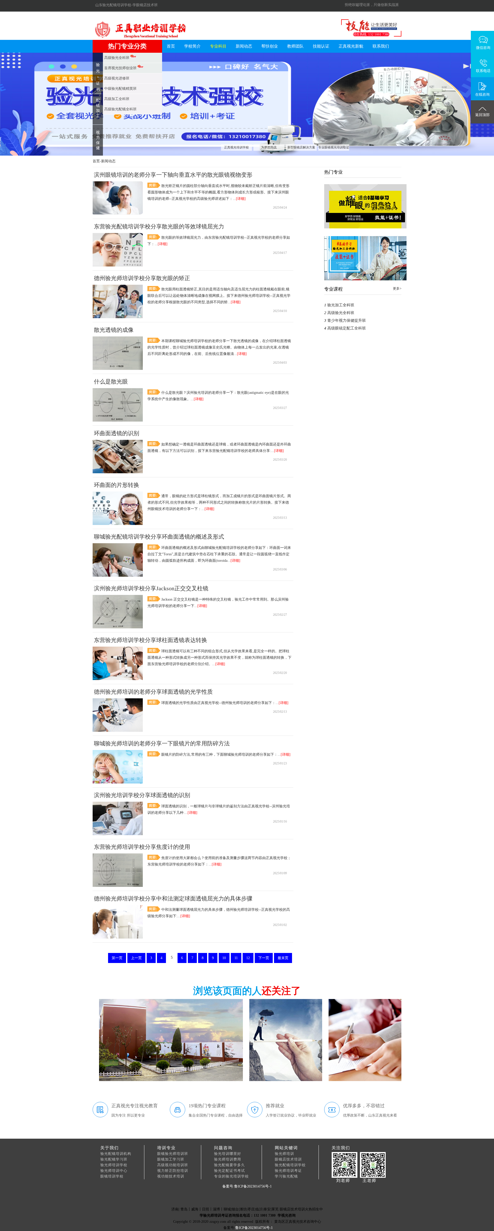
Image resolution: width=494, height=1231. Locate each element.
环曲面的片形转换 (116, 485)
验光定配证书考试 (229, 1171)
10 (224, 958)
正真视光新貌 (351, 46)
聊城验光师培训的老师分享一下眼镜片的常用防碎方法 (162, 743)
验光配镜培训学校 (290, 1165)
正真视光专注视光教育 (134, 1105)
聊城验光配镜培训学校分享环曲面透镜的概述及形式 (159, 536)
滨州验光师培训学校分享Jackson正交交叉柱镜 (151, 588)
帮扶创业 (269, 46)
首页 (171, 46)
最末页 (283, 958)
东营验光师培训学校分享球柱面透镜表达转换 (150, 640)
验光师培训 (284, 1154)
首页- (97, 161)
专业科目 (218, 46)
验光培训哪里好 (227, 1154)
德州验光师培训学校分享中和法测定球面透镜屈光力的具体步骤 (173, 898)
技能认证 (321, 46)
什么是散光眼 (111, 381)
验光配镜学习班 (113, 1159)
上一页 (136, 958)
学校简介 (192, 46)
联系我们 (381, 46)
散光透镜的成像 (114, 330)
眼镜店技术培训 (288, 1159)
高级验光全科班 (340, 313)
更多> (397, 288)
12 (248, 958)
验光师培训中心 (113, 1171)
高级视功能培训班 (172, 1165)
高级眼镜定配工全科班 (346, 328)
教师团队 (295, 46)
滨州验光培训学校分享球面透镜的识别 (142, 795)
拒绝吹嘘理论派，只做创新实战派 (372, 5)
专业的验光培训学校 (231, 1176)
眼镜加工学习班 (170, 1159)
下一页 (263, 958)
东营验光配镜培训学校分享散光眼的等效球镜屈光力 (159, 226)
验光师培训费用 (227, 1159)
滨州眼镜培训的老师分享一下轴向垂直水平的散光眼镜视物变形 (173, 175)
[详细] (241, 199)
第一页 (117, 958)
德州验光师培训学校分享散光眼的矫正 (142, 278)
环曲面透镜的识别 (116, 433)
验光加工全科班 (340, 305)
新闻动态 (244, 46)
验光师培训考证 (288, 1171)
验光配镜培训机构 (115, 1154)
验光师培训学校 (113, 1165)
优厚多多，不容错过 (364, 1105)
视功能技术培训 (170, 1176)
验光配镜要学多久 (229, 1165)
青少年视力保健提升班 (346, 320)
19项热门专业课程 (207, 1105)
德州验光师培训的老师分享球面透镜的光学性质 (153, 692)
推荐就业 (275, 1105)
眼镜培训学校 (111, 1176)
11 (236, 958)
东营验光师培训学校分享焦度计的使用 (142, 847)
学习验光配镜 (286, 1176)
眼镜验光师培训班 (172, 1154)
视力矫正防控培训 (172, 1171)
